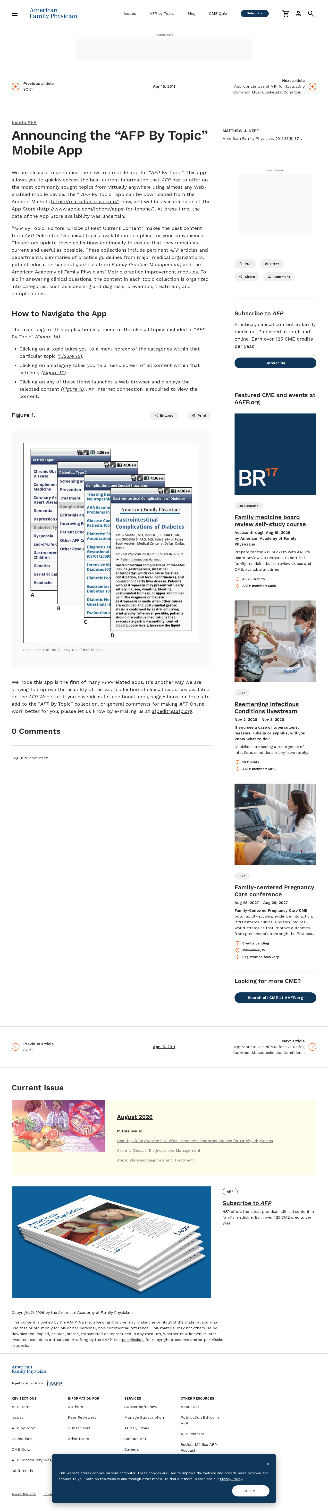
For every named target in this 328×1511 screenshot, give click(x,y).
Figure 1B (69, 356)
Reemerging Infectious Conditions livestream (267, 708)
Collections (22, 1438)
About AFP (191, 1406)
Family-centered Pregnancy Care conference (274, 891)
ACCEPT (250, 1491)
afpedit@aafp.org (172, 711)
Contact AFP (135, 1438)
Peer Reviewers (82, 1417)
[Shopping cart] (285, 13)
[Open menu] (14, 13)
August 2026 (135, 1117)
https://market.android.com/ (84, 201)
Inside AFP (24, 122)
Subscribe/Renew (140, 1406)
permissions (133, 1339)
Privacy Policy (231, 1479)
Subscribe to (247, 1203)
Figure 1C (53, 372)
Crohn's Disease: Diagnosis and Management (158, 1150)
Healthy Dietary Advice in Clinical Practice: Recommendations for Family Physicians (195, 1140)
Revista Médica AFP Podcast (199, 1447)
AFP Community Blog (32, 1460)
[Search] (311, 13)
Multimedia (22, 1470)
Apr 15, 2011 (164, 86)
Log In (17, 758)
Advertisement (164, 34)
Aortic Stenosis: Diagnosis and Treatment (155, 1160)
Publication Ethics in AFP (200, 1420)
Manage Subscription (144, 1417)
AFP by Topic (162, 13)
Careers (131, 1449)
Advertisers (78, 1438)
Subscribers (79, 1428)
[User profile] (298, 13)
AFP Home (22, 1406)
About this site (24, 1494)
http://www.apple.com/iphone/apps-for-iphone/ (96, 209)
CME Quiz (218, 13)
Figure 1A (47, 337)
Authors (75, 1406)
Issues (130, 13)
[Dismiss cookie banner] (267, 1464)
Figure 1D (73, 389)
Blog (191, 13)
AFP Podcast (192, 1434)
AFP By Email (136, 1428)
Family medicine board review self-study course (270, 521)
